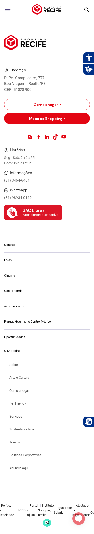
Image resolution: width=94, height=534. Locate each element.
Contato (10, 245)
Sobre (13, 365)
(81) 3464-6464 (17, 180)
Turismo (15, 442)
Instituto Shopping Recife (46, 510)
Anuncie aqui (18, 468)
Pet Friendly (18, 403)
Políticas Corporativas (25, 455)
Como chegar (19, 391)
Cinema (9, 275)
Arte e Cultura (19, 378)
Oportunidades (14, 337)
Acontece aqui (14, 306)
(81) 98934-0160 (18, 198)
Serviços (15, 416)
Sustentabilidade (21, 429)
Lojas (8, 260)
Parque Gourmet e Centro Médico (27, 322)
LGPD (22, 510)
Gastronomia (13, 291)
